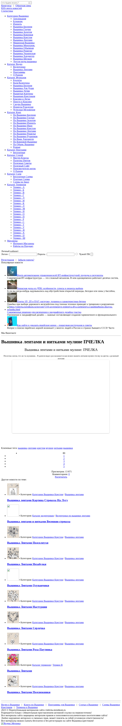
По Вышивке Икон (22, 125)
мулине (49, 448)
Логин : (5, 254)
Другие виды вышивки (25, 61)
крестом (41, 448)
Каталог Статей (15, 155)
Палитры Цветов (21, 160)
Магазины (12, 241)
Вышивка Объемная (23, 48)
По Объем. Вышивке (23, 144)
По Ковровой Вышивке (25, 142)
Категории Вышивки (18, 16)
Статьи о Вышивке (88, 704)
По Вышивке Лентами (24, 131)
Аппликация (19, 18)
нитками (58, 448)
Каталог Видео (14, 64)
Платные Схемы (21, 179)
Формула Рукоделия (23, 107)
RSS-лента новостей (11, 8)
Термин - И (19, 200)
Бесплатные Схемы (23, 176)
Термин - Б (18, 190)
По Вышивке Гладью (24, 117)
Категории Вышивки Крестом (47, 494)
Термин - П (19, 216)
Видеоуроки (19, 67)
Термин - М (19, 208)
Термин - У (18, 227)
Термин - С (18, 222)
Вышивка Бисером (22, 26)
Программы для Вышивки (61, 704)
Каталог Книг (14, 112)
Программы (19, 72)
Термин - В (18, 192)
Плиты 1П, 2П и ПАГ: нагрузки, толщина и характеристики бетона (51, 301)
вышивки (68, 448)
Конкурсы (6, 5)
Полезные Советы (22, 163)
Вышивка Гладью (22, 29)
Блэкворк (18, 21)
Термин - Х (19, 232)
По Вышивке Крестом (24, 128)
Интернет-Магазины (23, 243)
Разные (16, 147)
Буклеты (17, 80)
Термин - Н (19, 211)
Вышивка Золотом (22, 32)
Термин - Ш (19, 238)
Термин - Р (18, 219)
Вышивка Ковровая (23, 34)
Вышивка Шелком (22, 59)
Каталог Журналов (16, 77)
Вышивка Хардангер (23, 56)
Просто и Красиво (22, 101)
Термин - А (19, 187)
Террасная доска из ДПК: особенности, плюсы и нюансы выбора (50, 288)
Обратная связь (23, 5)
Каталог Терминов (16, 184)
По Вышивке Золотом (24, 120)
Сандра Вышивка (22, 104)
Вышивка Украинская (24, 53)
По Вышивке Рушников (25, 136)
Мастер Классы (21, 158)
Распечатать (61, 477)
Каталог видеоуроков (43, 515)
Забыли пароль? (26, 260)
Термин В (58, 665)
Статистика (7, 11)
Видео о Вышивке (10, 704)
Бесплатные (19, 152)
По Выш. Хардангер (23, 139)
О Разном (18, 75)
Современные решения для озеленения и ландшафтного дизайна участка (44, 312)
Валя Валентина (21, 83)
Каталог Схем (14, 174)
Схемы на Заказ (21, 182)
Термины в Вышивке (27, 707)
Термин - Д (18, 198)
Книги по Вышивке (34, 704)
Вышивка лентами (74, 494)
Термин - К (18, 203)
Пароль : (42, 254)
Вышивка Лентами (22, 40)
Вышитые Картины (23, 93)
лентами (32, 448)
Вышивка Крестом (22, 37)
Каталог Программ (16, 150)
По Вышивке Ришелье (24, 133)
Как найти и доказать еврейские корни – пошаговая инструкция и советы (54, 325)
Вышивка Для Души (23, 88)
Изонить (17, 24)
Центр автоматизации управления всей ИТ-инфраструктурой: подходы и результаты (60, 275)
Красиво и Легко (21, 99)
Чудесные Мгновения (24, 109)
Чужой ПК (84, 254)
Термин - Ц (19, 235)
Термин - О (19, 214)
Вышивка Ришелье (22, 51)
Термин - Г (18, 195)
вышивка (22, 448)
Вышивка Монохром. (24, 45)
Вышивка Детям (21, 91)
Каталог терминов (41, 665)
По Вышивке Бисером (24, 115)
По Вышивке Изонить (24, 123)
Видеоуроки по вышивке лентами (73, 515)
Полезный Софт (21, 166)
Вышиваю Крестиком (24, 96)
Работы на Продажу (23, 246)
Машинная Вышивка (24, 42)
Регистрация (7, 260)
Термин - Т (18, 224)
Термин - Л (18, 206)
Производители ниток (24, 168)
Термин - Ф (19, 230)
